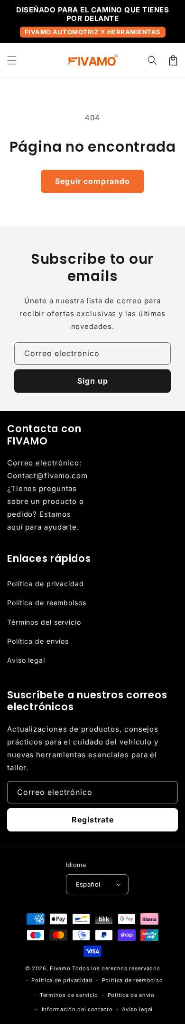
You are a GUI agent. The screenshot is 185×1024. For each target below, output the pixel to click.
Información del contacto (77, 1009)
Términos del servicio (44, 622)
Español (88, 884)
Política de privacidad (45, 584)
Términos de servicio (69, 995)
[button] (11, 60)
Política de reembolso (132, 980)
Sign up (92, 381)
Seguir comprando (92, 181)
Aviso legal (26, 660)
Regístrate (93, 819)
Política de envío (131, 995)
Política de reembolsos (46, 603)
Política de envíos (38, 641)
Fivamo (60, 968)
